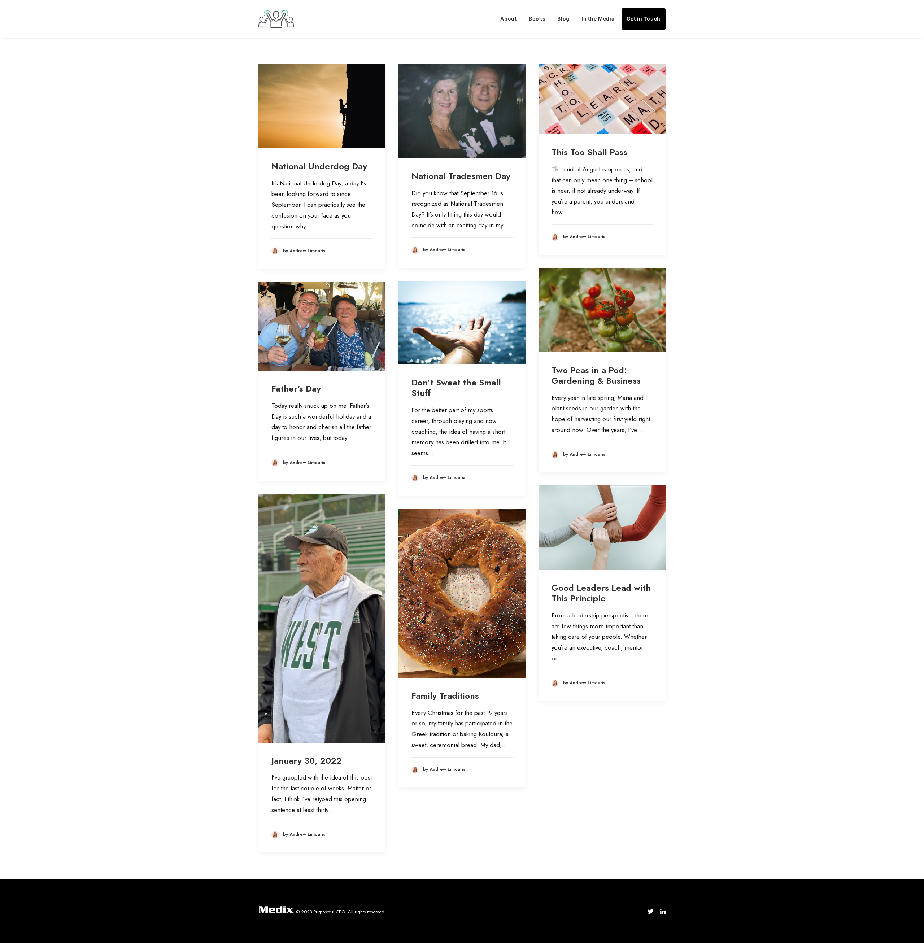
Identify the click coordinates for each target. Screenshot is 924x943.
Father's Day (296, 388)
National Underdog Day (319, 166)
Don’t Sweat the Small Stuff (456, 387)
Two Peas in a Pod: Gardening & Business (596, 375)
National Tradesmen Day (460, 176)
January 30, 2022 (306, 760)
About (508, 19)
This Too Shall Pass (589, 152)
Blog (563, 19)
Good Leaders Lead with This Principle (601, 592)
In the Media (597, 19)
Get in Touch (644, 19)
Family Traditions (445, 695)
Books (537, 19)
